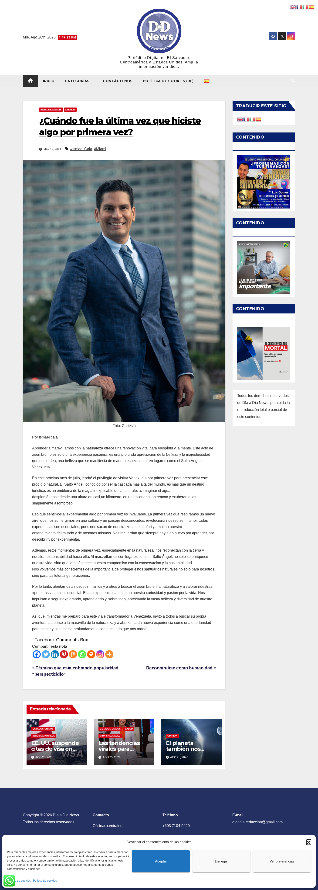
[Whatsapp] (82, 654)
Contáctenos (118, 81)
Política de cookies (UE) (168, 81)
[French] (246, 119)
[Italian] (252, 119)
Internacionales (44, 735)
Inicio (49, 81)
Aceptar (161, 861)
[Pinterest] (64, 654)
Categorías (78, 81)
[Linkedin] (55, 654)
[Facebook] (37, 654)
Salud (129, 728)
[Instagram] (100, 654)
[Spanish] (207, 81)
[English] (240, 119)
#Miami (100, 149)
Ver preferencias (282, 861)
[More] (109, 654)
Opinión (70, 109)
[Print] (91, 654)
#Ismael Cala (81, 149)
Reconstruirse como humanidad (180, 667)
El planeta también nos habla (183, 749)
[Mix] (73, 654)
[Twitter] (46, 654)
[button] (308, 842)
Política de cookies (19, 880)
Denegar (221, 861)
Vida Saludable (110, 735)
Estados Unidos (51, 109)
